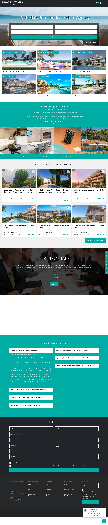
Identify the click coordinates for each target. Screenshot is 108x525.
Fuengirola (30, 484)
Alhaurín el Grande (31, 494)
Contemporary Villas (68, 494)
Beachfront (66, 484)
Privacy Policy (68, 465)
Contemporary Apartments (69, 489)
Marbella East (30, 487)
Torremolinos (30, 492)
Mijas (29, 489)
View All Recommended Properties (95, 240)
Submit (54, 470)
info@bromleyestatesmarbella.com (16, 493)
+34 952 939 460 (13, 489)
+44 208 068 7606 (13, 491)
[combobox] (11, 434)
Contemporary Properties (69, 492)
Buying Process (20, 156)
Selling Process (48, 489)
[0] (97, 3)
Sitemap (11, 515)
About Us (68, 156)
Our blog (47, 494)
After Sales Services (45, 156)
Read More (54, 274)
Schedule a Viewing (15, 462)
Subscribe (90, 502)
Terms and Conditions (81, 465)
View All (54, 284)
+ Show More (30, 495)
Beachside (66, 487)
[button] (10, 273)
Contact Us (89, 156)
